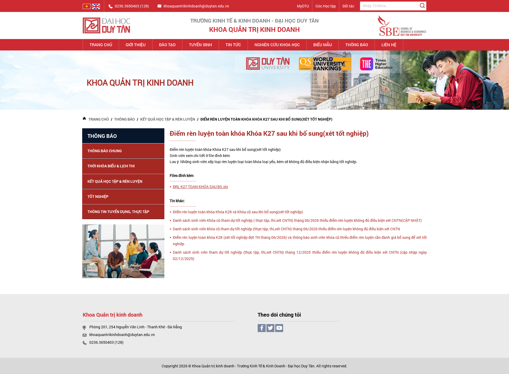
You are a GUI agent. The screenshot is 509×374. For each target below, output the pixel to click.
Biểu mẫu (322, 44)
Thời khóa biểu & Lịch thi (111, 165)
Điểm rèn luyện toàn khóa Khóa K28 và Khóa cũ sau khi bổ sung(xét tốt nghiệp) (238, 211)
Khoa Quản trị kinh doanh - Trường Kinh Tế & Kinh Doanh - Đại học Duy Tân (253, 365)
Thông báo (356, 44)
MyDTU (303, 5)
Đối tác (348, 5)
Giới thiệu (136, 44)
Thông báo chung (104, 150)
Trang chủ (101, 44)
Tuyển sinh (200, 44)
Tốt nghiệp (97, 196)
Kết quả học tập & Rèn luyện (167, 119)
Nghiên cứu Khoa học (277, 44)
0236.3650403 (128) (106, 342)
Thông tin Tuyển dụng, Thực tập (118, 211)
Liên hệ (388, 44)
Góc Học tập (325, 5)
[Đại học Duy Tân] (106, 25)
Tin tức (233, 44)
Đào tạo (167, 44)
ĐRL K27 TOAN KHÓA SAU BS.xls (200, 186)
